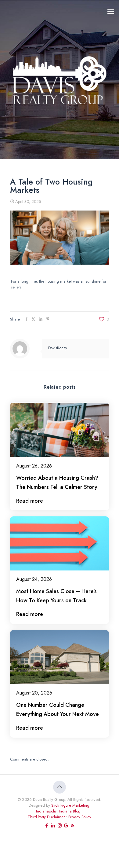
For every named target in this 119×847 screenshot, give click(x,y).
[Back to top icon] (59, 787)
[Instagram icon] (59, 825)
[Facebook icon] (47, 825)
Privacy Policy (79, 817)
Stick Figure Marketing (70, 805)
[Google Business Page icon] (66, 825)
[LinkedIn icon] (53, 825)
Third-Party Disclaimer (46, 817)
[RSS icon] (72, 825)
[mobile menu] (111, 11)
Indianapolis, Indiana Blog (58, 811)
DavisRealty (57, 348)
